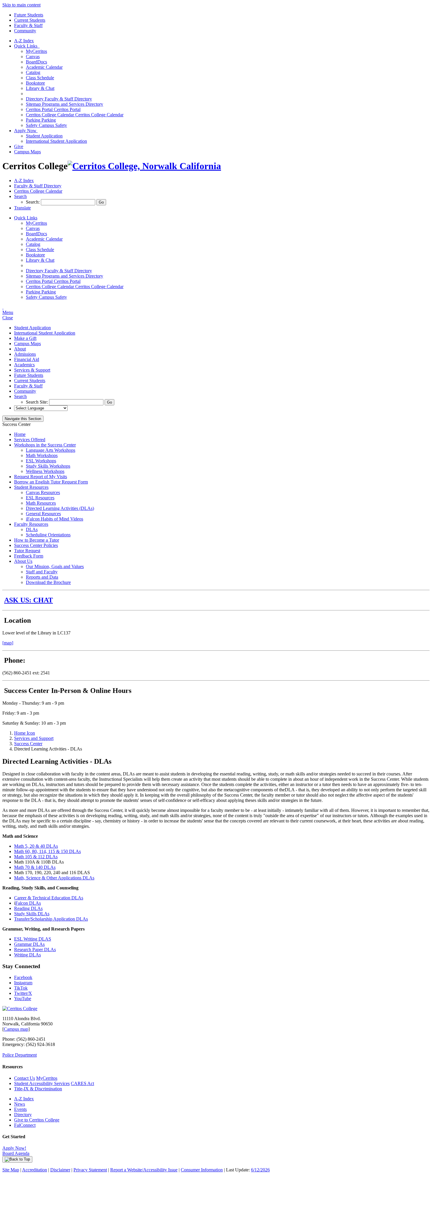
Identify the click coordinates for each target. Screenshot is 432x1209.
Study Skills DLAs (31, 913)
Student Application (44, 135)
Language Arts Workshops (50, 450)
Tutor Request (27, 550)
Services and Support (33, 738)
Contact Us (24, 1078)
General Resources (43, 513)
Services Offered (29, 439)
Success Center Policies (36, 545)
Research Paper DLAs (35, 949)
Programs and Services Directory (64, 104)
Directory (23, 1114)
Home (20, 434)
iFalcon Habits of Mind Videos (54, 518)
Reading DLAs (28, 908)
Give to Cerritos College (36, 1119)
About (20, 348)
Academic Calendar (44, 67)
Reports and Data (42, 577)
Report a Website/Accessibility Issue (144, 1169)
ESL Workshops (41, 460)
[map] (7, 642)
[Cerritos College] (19, 1008)
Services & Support (32, 369)
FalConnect (25, 1125)
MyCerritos (36, 51)
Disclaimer (60, 1169)
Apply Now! (14, 1148)
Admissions (25, 354)
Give (18, 146)
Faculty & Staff (28, 25)
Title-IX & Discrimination (38, 1088)
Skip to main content (21, 4)
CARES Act (82, 1083)
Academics (24, 364)
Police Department (19, 1054)
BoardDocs (36, 61)
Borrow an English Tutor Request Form (51, 481)
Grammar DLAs (29, 944)
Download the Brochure (48, 582)
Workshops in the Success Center (45, 444)
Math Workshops (42, 455)
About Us (23, 561)
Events (20, 1109)
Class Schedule (40, 77)
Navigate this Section (23, 419)
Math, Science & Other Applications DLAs (54, 877)
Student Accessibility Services (42, 1083)
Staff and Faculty (42, 571)
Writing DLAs (27, 954)
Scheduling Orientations (48, 534)
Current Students (29, 20)
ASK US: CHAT (28, 600)
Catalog (33, 72)
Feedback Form (28, 555)
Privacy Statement (90, 1169)
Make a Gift (25, 338)
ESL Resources (40, 497)
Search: (33, 201)
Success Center (28, 743)
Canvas (33, 56)
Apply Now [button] (26, 130)
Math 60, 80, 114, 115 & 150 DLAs (47, 851)
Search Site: (37, 401)
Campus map (16, 1029)
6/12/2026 (260, 1169)
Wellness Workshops (45, 471)
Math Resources (41, 503)
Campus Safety (46, 125)
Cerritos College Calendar (74, 114)
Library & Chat (40, 88)
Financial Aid (26, 359)
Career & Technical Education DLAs (48, 897)
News (19, 1103)
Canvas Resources (43, 492)
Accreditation (34, 1169)
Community (25, 30)
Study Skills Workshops (48, 466)
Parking (41, 119)
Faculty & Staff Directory (59, 98)
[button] (20, 196)
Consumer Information (202, 1169)
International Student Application (56, 141)
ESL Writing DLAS (32, 938)
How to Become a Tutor (36, 540)
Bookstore (35, 82)
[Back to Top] (17, 1159)
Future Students (28, 14)
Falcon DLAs (28, 903)
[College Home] (144, 166)
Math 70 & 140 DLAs (35, 867)
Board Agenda (15, 1153)
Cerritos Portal (53, 109)
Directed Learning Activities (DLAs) (60, 508)
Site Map (10, 1169)
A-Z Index (24, 40)
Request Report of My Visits (40, 476)
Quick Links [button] (27, 45)
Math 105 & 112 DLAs (36, 856)
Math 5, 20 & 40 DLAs (36, 846)
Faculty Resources (31, 524)
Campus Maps (27, 151)
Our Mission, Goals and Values (55, 566)
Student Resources (31, 487)
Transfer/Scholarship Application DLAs (51, 918)
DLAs (32, 529)
